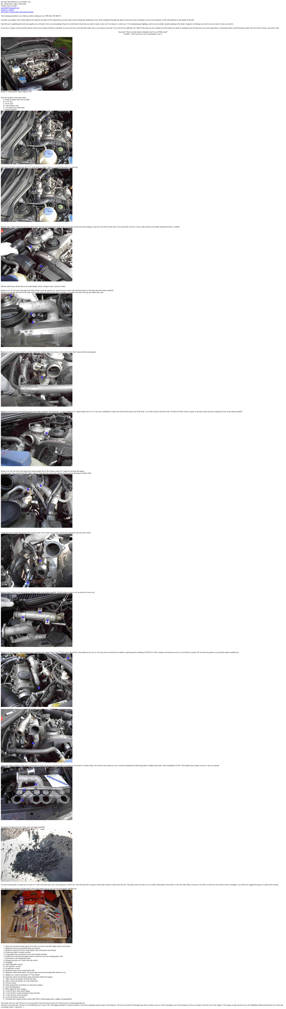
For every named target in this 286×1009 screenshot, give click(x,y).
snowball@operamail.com (10, 8)
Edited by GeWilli (7, 10)
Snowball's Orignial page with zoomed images (17, 12)
